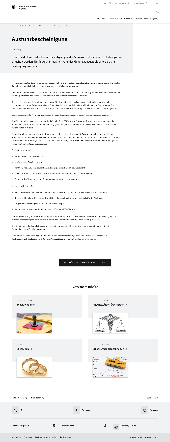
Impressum (28, 437)
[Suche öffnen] (156, 10)
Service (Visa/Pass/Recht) (120, 19)
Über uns (101, 18)
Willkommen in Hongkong (147, 18)
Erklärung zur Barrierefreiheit (46, 437)
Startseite (15, 26)
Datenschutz (16, 437)
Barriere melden (66, 437)
